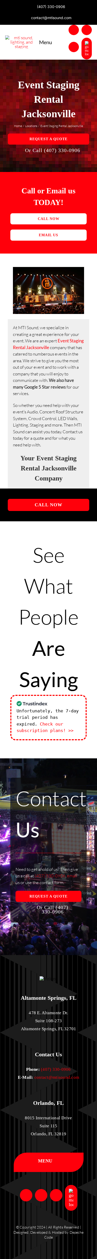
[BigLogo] (21, 37)
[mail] (74, 47)
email (72, 875)
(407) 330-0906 (50, 875)
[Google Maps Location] (86, 48)
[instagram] (86, 30)
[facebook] (74, 30)
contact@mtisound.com (56, 1077)
